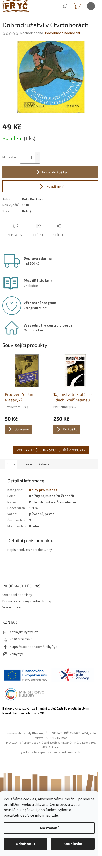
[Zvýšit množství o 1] (37, 155)
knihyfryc (17, 654)
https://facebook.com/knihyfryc (33, 646)
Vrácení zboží (12, 607)
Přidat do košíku (54, 172)
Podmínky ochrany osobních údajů (27, 601)
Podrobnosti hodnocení (62, 33)
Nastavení (49, 828)
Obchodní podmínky (17, 594)
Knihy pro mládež (43, 490)
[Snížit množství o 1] (37, 160)
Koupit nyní (54, 186)
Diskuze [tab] (44, 464)
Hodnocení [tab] (26, 464)
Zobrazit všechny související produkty (51, 450)
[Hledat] (65, 6)
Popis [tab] (11, 464)
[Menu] (91, 6)
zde (55, 815)
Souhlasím (72, 844)
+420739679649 (21, 639)
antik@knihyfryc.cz (24, 632)
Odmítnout (25, 844)
